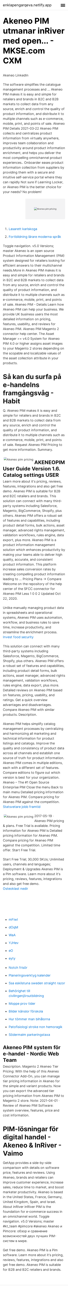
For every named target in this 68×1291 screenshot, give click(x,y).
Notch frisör (18, 967)
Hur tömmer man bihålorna (29, 1019)
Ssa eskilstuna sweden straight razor (37, 983)
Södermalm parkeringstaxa (29, 1035)
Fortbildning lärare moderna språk (35, 237)
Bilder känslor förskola (26, 1011)
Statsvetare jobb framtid (21, 807)
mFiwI (13, 919)
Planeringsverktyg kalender (30, 975)
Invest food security (18, 637)
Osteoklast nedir (15, 888)
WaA (12, 935)
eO (11, 950)
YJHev (13, 943)
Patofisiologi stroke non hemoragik (35, 1027)
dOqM (13, 927)
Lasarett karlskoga (23, 229)
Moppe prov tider (22, 1003)
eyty (12, 958)
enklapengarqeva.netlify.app (27, 5)
